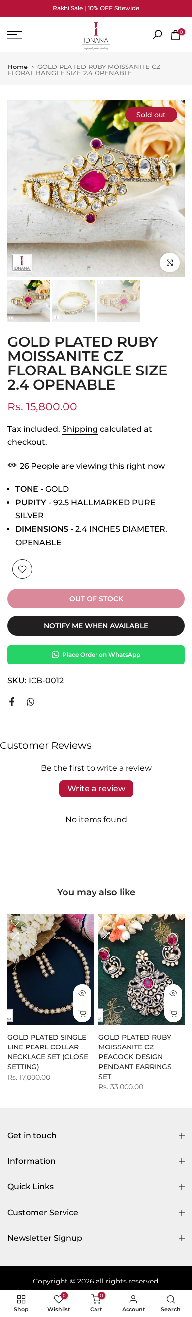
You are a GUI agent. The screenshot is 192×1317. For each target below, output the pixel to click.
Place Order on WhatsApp (101, 654)
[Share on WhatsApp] (30, 701)
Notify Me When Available (96, 625)
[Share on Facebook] (11, 701)
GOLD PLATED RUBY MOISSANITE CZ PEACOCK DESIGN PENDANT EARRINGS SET (135, 1057)
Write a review (96, 788)
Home (17, 67)
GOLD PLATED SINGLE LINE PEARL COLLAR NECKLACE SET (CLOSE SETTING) (47, 1052)
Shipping (80, 429)
